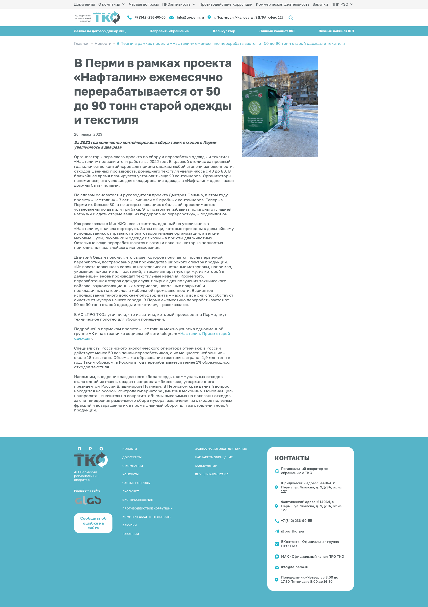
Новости (129, 449)
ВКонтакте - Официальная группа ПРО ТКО (310, 543)
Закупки (320, 4)
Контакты (130, 474)
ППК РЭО (339, 4)
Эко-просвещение (137, 500)
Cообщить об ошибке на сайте (93, 523)
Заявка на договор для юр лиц (100, 31)
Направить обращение (169, 31)
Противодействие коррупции (225, 4)
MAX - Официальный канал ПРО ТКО (312, 556)
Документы (84, 4)
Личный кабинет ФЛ (276, 31)
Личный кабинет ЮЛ (336, 31)
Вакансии (130, 534)
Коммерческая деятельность (282, 4)
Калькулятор (224, 31)
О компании (109, 4)
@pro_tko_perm (294, 531)
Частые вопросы (144, 4)
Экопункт (130, 491)
